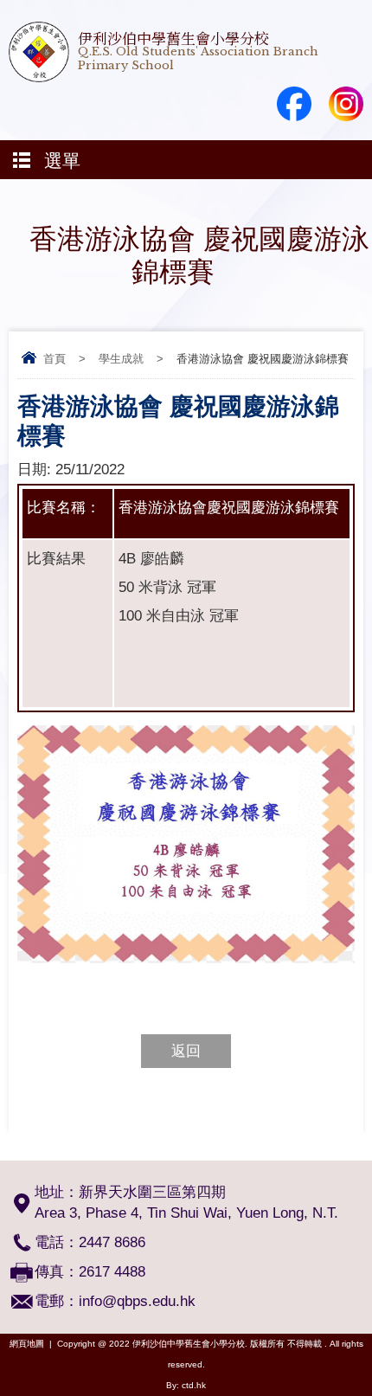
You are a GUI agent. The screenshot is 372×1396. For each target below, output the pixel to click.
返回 (186, 1051)
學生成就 (121, 358)
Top (367, 1357)
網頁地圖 (27, 1343)
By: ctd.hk (186, 1385)
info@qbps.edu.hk (137, 1301)
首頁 (54, 358)
